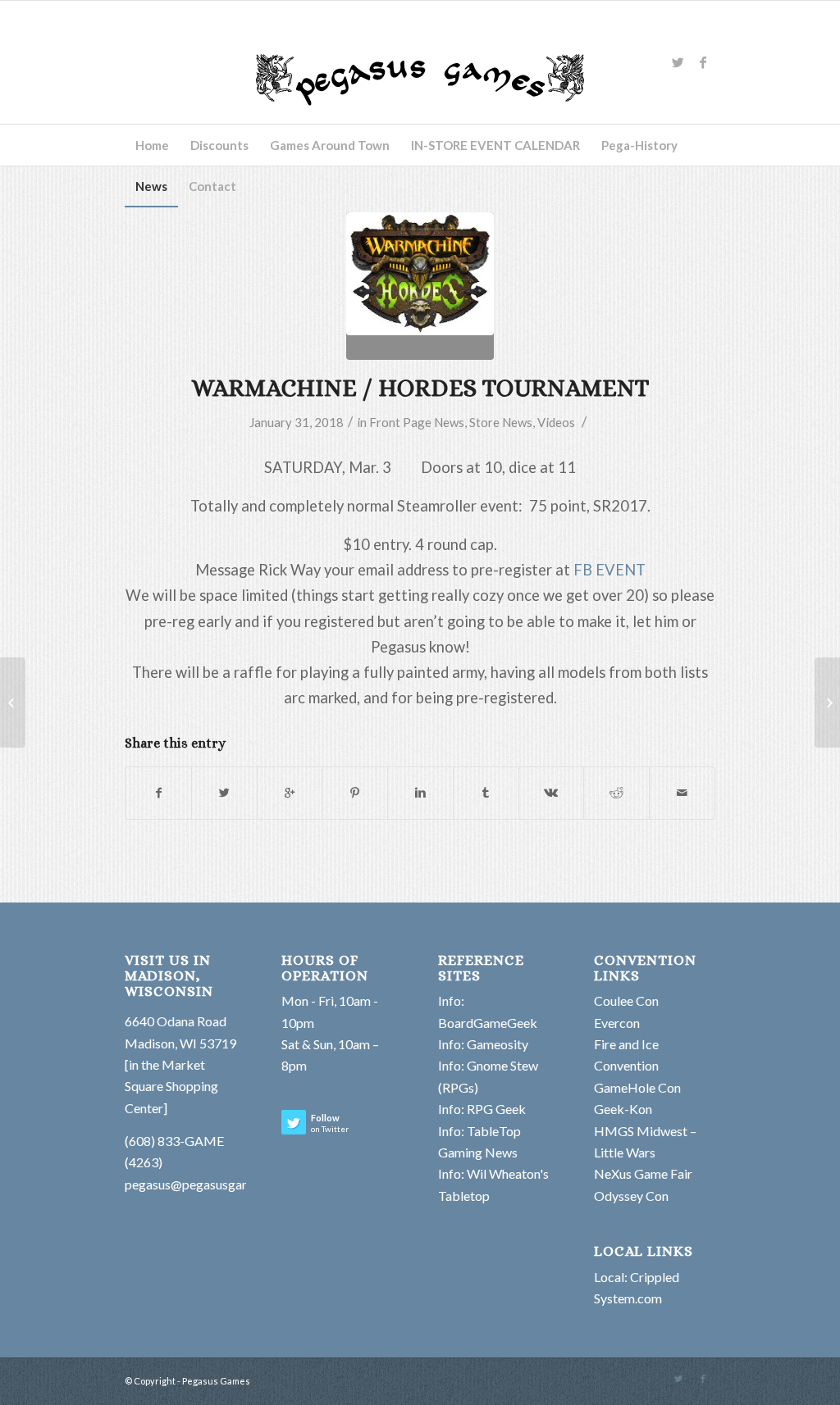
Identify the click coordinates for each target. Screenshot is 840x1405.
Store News (500, 422)
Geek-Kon (623, 1108)
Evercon (617, 1022)
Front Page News (416, 422)
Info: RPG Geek (482, 1108)
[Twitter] (678, 62)
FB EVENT (609, 570)
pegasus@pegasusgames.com (208, 1184)
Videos (556, 422)
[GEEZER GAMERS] (827, 702)
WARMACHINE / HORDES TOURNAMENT (420, 388)
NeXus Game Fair (643, 1173)
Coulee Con (626, 1000)
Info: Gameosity (483, 1044)
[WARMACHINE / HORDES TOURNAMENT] (420, 286)
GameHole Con (637, 1087)
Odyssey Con (631, 1195)
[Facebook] (703, 62)
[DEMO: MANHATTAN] (12, 702)
